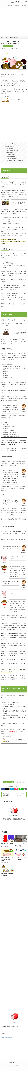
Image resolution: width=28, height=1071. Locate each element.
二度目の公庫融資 (9, 152)
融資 (23, 782)
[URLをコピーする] (25, 789)
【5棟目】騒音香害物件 (7, 46)
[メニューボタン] (2, 2)
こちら (15, 821)
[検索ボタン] (26, 2)
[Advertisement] (14, 21)
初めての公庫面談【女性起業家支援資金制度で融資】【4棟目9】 (18, 333)
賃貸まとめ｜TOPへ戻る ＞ (14, 1054)
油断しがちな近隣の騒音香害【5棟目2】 (17, 740)
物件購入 (19, 782)
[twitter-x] (14, 824)
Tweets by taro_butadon (6, 1037)
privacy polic (17, 1062)
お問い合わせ (11, 1062)
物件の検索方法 (10, 148)
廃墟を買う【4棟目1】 (15, 99)
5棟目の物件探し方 (9, 146)
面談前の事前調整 (11, 156)
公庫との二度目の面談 (12, 158)
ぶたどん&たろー (14, 815)
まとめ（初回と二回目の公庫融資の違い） (15, 160)
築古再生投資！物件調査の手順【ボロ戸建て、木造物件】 (17, 203)
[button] (3, 789)
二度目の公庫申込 (11, 154)
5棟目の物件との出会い (12, 150)
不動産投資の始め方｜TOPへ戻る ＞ (14, 1047)
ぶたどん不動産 (14, 2)
